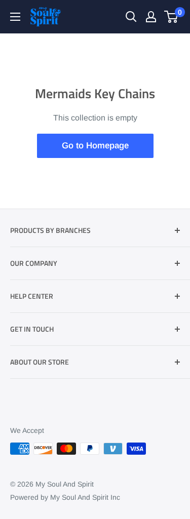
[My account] (151, 16)
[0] (171, 17)
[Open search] (131, 16)
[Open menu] (15, 17)
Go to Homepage (95, 145)
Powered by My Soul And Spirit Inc (65, 497)
